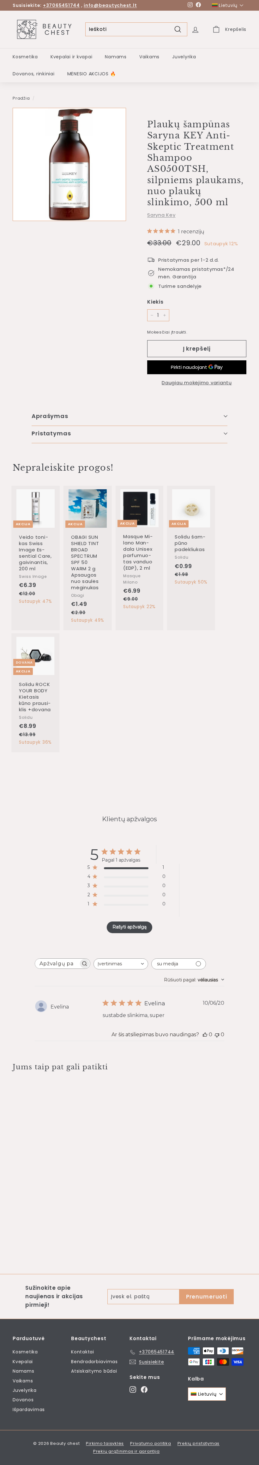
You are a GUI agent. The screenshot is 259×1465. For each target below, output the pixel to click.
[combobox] (120, 963)
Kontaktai (82, 1352)
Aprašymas (50, 416)
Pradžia (21, 98)
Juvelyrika (184, 57)
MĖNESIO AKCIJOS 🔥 (91, 74)
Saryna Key (161, 215)
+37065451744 (61, 5)
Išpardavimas (29, 1409)
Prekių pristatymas (199, 1443)
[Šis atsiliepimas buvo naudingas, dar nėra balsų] (205, 1035)
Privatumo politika (150, 1443)
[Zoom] (69, 164)
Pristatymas (51, 433)
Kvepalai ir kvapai (72, 57)
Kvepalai (23, 1361)
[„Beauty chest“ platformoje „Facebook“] (144, 1389)
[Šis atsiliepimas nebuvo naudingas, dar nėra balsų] (217, 1035)
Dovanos (23, 1400)
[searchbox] (57, 963)
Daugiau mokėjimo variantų (197, 382)
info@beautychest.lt (110, 5)
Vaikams (149, 57)
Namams (116, 57)
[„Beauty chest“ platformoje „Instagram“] (133, 1389)
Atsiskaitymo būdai (94, 1371)
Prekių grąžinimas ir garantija (126, 1451)
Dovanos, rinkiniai (34, 74)
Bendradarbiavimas (94, 1361)
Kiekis (155, 301)
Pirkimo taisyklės (105, 1443)
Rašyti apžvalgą (129, 927)
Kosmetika (25, 57)
